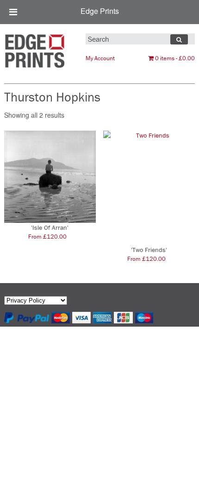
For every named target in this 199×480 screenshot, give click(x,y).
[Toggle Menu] (13, 12)
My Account (100, 58)
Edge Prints (100, 11)
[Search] (179, 39)
